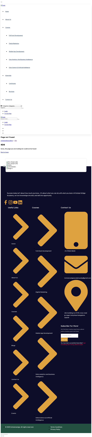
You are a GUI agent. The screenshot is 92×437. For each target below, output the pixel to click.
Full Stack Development (16, 36)
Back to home (5, 152)
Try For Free (7, 114)
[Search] (18, 119)
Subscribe (64, 339)
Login (6, 111)
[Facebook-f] (5, 202)
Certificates (12, 84)
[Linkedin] (20, 202)
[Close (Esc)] (7, 434)
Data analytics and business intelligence (21, 60)
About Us (8, 20)
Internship (8, 76)
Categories (5, 106)
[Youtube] (15, 202)
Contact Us (8, 100)
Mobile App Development (16, 52)
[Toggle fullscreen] (3, 434)
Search (3, 107)
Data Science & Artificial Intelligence (19, 68)
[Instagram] (10, 202)
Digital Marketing (14, 44)
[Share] (5, 434)
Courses (7, 28)
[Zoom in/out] (1, 434)
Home (7, 12)
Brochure (11, 92)
